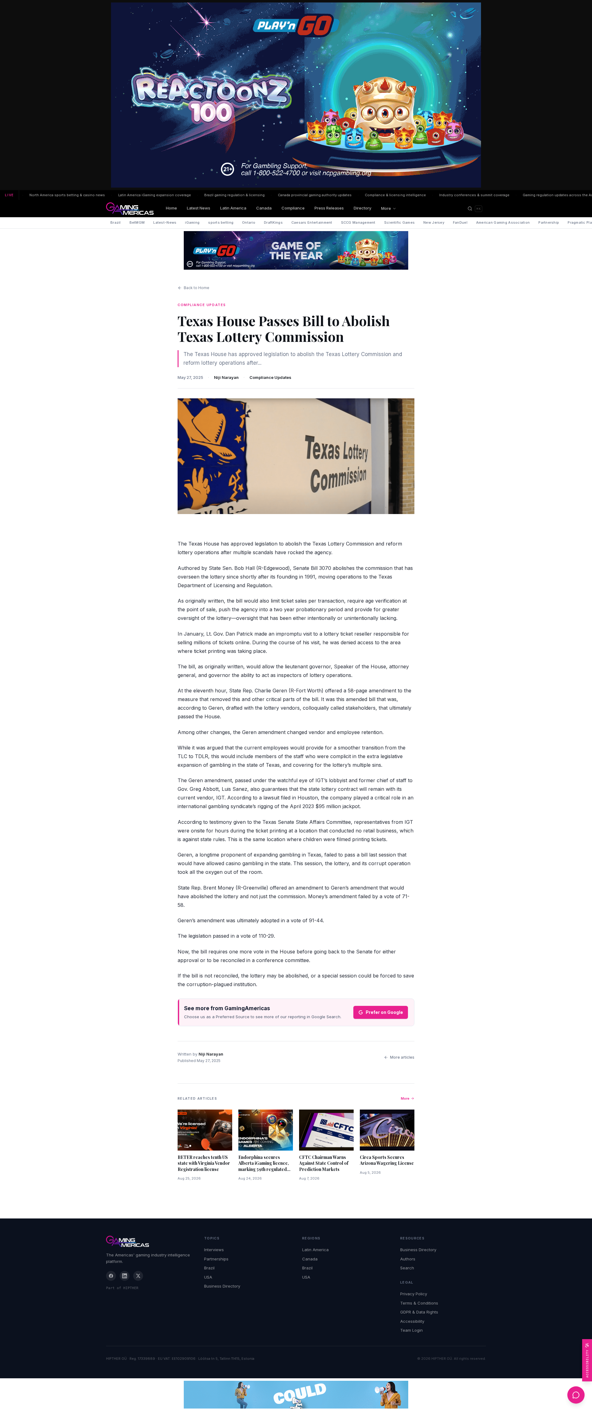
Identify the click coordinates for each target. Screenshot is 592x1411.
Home (171, 207)
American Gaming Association (503, 222)
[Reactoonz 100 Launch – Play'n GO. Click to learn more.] (296, 95)
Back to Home (196, 287)
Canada (264, 207)
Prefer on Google (384, 1012)
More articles (402, 1057)
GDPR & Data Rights (419, 1311)
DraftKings (273, 222)
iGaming (192, 222)
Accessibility (412, 1321)
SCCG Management (358, 222)
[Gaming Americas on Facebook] (111, 1276)
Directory (362, 207)
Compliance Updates (270, 377)
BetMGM (137, 222)
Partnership (548, 222)
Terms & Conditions (419, 1303)
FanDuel (460, 222)
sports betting (220, 222)
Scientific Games (399, 222)
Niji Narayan (226, 377)
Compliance (293, 207)
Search (407, 1267)
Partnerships (216, 1258)
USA (208, 1277)
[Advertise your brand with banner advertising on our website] (296, 1395)
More (386, 208)
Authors (407, 1258)
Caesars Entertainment (311, 222)
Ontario (248, 222)
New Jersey (433, 222)
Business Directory (222, 1286)
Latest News (198, 207)
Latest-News (164, 222)
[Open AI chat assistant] (576, 1395)
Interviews (214, 1249)
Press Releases (329, 207)
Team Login (411, 1330)
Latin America (233, 207)
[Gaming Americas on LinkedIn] (125, 1276)
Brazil (115, 222)
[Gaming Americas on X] (138, 1276)
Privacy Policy (413, 1293)
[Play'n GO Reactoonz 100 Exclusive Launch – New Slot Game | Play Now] (296, 250)
